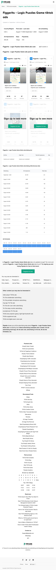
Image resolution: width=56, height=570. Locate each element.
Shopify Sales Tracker (28, 346)
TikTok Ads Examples (28, 457)
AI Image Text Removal (28, 422)
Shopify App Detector (28, 356)
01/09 (22, 490)
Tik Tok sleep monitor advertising (12, 308)
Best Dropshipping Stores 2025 (28, 424)
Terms (26, 564)
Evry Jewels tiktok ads (7, 283)
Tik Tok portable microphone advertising (14, 300)
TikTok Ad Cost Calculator (28, 363)
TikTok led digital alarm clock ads (12, 319)
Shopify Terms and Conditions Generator (28, 377)
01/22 (33, 485)
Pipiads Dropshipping (28, 429)
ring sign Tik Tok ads (9, 303)
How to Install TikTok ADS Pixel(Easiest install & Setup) (28, 525)
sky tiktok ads (37, 283)
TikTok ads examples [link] (12, 6)
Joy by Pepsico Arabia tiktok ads (17, 283)
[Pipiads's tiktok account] (30, 560)
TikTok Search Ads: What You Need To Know (28, 497)
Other (37, 480)
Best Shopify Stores (28, 438)
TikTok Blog (28, 460)
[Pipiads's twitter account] (26, 560)
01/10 (33, 487)
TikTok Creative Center (28, 409)
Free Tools (28, 385)
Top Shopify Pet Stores (28, 441)
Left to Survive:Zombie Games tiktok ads (49, 283)
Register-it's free (15, 126)
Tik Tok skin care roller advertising (13, 305)
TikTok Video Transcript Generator (28, 412)
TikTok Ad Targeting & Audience (28, 351)
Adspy (28, 397)
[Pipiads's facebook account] (23, 560)
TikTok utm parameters (28, 349)
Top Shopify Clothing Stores (28, 446)
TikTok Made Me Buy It (28, 436)
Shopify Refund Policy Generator (28, 373)
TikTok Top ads (28, 462)
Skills (28, 404)
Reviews (28, 417)
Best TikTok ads (28, 465)
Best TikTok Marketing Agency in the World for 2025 (28, 514)
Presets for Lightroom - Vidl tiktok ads (17, 280)
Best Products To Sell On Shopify (28, 448)
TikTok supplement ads (9, 316)
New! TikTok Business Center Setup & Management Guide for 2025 (28, 502)
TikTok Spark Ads (28, 402)
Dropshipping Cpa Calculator (28, 361)
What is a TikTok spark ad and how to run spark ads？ (28, 519)
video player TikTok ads (10, 295)
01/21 (22, 487)
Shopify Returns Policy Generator (28, 380)
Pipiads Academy (28, 470)
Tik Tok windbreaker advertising (12, 297)
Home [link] (3, 6)
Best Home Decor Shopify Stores (28, 451)
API (28, 538)
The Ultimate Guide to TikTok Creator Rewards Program (28, 506)
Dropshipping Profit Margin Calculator (28, 368)
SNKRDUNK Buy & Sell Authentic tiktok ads (38, 280)
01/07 (33, 490)
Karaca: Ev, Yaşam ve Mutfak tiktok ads (28, 283)
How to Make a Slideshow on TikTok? (28, 522)
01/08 (28, 490)
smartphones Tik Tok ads (10, 311)
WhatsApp (28, 536)
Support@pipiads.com (28, 533)
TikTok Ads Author (28, 467)
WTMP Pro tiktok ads (28, 280)
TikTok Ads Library (28, 407)
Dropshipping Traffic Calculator (28, 358)
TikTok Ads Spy (28, 399)
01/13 (28, 487)
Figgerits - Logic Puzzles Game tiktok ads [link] (29, 6)
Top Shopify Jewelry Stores (28, 443)
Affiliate (28, 390)
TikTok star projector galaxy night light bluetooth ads (18, 314)
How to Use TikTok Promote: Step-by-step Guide (28, 510)
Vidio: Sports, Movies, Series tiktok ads (7, 280)
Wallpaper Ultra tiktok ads (49, 280)
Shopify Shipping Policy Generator (28, 383)
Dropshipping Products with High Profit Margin (28, 432)
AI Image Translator (28, 419)
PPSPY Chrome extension (28, 387)
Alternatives (28, 414)
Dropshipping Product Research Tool (28, 427)
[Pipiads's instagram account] (33, 560)
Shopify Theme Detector (28, 353)
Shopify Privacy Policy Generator (28, 371)
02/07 (22, 485)
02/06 (28, 485)
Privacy (21, 564)
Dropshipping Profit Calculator (28, 366)
